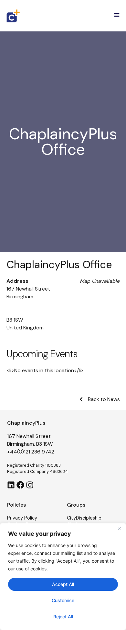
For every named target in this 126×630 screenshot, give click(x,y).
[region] (63, 576)
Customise (63, 600)
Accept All (63, 584)
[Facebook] (20, 485)
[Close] (119, 529)
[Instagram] (30, 485)
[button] (117, 16)
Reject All (63, 616)
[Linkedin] (11, 485)
